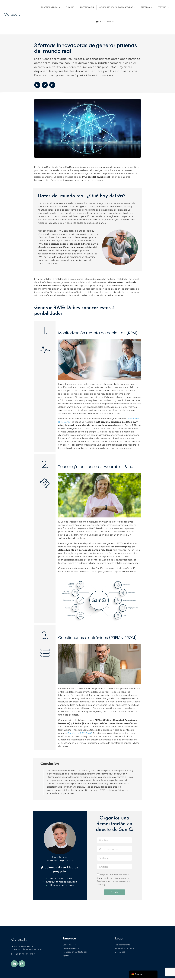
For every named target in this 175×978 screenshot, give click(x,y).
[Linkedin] (14, 963)
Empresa (145, 7)
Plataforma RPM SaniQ (79, 733)
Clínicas (70, 7)
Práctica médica (49, 7)
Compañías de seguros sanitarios (116, 7)
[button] (37, 85)
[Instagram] (21, 963)
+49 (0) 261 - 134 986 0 (24, 954)
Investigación (87, 7)
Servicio (162, 7)
